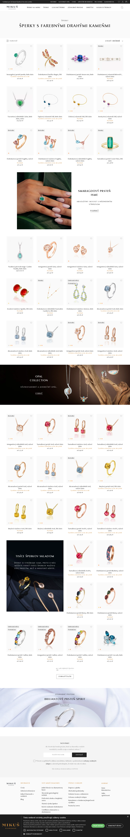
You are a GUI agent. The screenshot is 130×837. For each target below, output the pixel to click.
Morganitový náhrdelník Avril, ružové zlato (20, 445)
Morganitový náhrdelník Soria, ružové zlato (110, 268)
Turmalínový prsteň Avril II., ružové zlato (80, 530)
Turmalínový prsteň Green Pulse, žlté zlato (110, 160)
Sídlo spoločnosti (106, 794)
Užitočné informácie (85, 2)
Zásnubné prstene (75, 7)
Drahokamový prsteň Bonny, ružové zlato (110, 614)
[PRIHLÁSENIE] (122, 2)
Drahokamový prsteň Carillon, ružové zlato (80, 656)
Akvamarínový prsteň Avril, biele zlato (110, 309)
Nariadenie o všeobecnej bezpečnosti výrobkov (81, 801)
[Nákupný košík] (126, 2)
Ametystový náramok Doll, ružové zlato (110, 118)
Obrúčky (90, 7)
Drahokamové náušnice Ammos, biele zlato (80, 310)
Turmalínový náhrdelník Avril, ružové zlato (110, 445)
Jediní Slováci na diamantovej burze (52, 789)
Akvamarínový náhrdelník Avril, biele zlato (50, 352)
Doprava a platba (74, 788)
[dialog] (65, 825)
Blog (22, 799)
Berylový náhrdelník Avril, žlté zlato (50, 529)
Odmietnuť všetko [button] (114, 826)
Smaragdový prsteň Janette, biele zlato (20, 74)
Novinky (54, 2)
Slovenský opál (64, 2)
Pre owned (98, 2)
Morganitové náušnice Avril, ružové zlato (110, 352)
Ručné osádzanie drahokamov (52, 807)
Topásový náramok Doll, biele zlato (50, 117)
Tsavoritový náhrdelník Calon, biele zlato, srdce (20, 118)
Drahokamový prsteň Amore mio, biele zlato (80, 75)
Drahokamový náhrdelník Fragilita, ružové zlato (80, 160)
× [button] (127, 816)
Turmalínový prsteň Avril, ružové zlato (50, 444)
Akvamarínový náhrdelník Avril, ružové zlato (80, 487)
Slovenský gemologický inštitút (50, 794)
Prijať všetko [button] (98, 826)
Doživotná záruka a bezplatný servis (52, 799)
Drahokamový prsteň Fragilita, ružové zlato (20, 160)
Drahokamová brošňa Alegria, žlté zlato (50, 75)
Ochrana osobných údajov (77, 797)
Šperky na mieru (33, 7)
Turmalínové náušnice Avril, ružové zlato (80, 445)
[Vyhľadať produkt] (122, 7)
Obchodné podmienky (76, 791)
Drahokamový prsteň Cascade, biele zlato (110, 656)
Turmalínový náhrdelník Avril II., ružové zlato (80, 572)
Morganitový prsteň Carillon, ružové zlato (50, 656)
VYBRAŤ (39, 393)
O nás (74, 2)
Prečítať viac (80, 827)
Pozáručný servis (74, 806)
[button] (56, 834)
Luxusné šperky (58, 7)
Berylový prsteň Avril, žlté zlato (110, 486)
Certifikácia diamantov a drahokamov (50, 811)
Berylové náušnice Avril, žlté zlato (20, 529)
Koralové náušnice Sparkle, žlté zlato (20, 309)
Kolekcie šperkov (104, 7)
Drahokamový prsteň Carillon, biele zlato (20, 656)
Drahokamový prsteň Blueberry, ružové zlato (110, 572)
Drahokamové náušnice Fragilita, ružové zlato (49, 160)
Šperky (46, 7)
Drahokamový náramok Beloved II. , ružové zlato (110, 75)
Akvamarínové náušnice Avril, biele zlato (20, 352)
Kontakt (105, 783)
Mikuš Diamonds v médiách (27, 795)
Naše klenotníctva (106, 789)
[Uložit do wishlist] (31, 46)
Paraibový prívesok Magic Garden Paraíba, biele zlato (20, 268)
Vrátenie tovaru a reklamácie (78, 794)
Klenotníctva (109, 2)
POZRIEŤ (94, 211)
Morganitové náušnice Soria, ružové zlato (80, 268)
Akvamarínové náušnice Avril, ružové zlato (50, 487)
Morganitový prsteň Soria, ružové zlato (50, 268)
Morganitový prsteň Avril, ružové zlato (80, 351)
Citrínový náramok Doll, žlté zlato (80, 117)
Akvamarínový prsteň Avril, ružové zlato (20, 487)
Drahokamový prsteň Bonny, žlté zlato (80, 613)
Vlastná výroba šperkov (50, 804)
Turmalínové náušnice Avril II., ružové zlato (110, 530)
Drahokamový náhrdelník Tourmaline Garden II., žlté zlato (50, 310)
